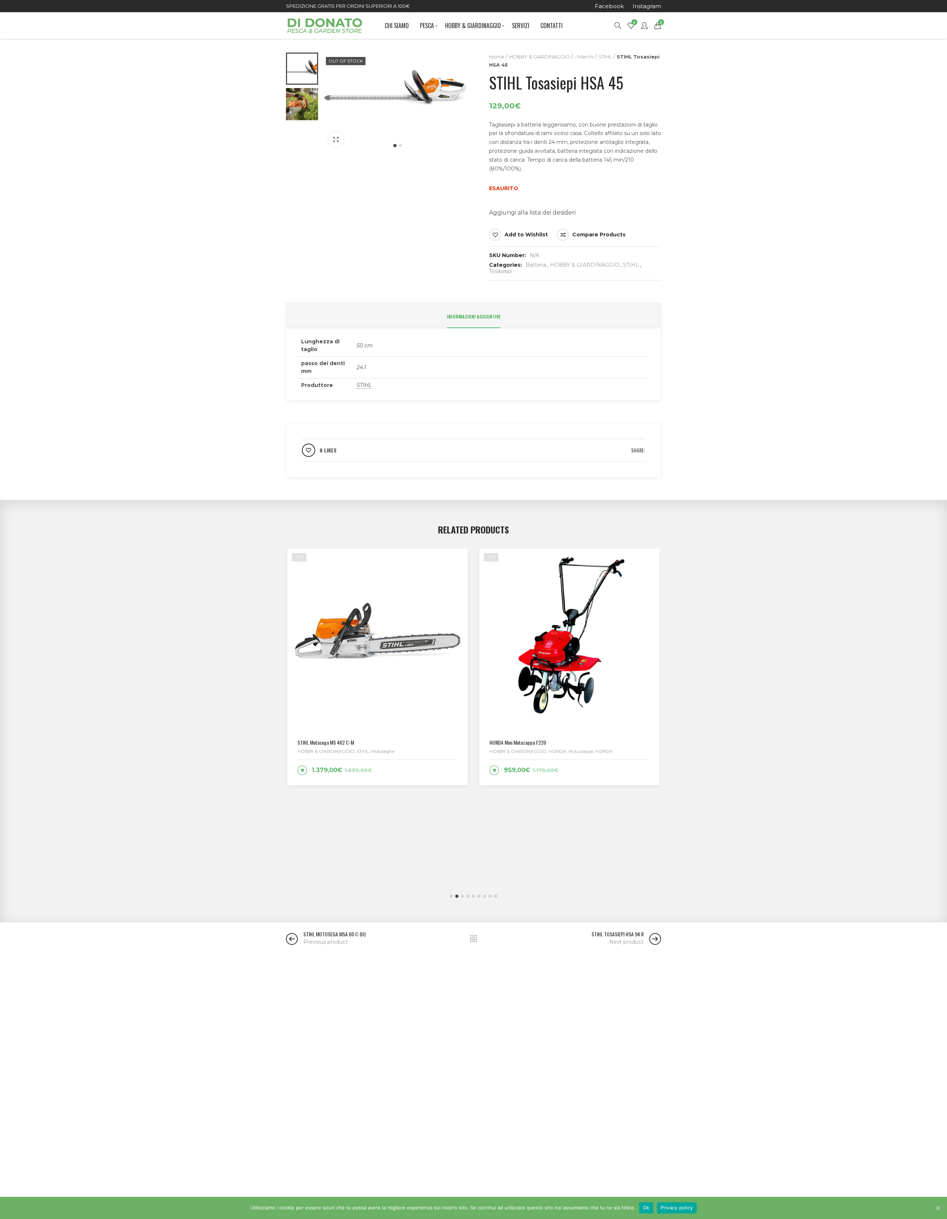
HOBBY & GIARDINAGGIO (539, 57)
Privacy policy (677, 1207)
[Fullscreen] (336, 139)
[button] (395, 145)
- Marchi (584, 57)
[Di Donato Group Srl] (324, 25)
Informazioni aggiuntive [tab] (474, 316)
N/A (534, 255)
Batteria (536, 265)
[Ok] (937, 1208)
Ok (646, 1207)
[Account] (644, 25)
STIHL (605, 57)
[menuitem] (609, 6)
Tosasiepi (500, 271)
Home (496, 57)
